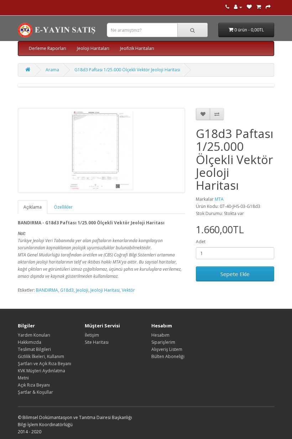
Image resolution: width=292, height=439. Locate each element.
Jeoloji (82, 290)
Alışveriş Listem (166, 349)
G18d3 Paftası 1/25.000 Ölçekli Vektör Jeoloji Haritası (127, 70)
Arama (52, 70)
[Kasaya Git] (268, 7)
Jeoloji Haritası (105, 290)
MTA (219, 199)
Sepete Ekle (235, 273)
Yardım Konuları (34, 335)
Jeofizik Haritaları (137, 48)
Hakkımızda (29, 342)
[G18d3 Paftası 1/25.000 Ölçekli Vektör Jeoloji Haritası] (101, 150)
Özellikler (63, 207)
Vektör (128, 290)
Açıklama (33, 207)
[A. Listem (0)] (249, 7)
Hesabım (160, 335)
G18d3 (67, 290)
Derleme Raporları (47, 48)
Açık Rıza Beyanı (34, 385)
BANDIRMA (47, 290)
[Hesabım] (238, 7)
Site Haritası (97, 342)
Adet (200, 242)
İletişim (92, 335)
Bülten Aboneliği (167, 356)
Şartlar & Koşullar (35, 392)
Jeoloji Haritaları (93, 48)
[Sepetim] (258, 7)
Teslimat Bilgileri (34, 349)
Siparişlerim (163, 342)
